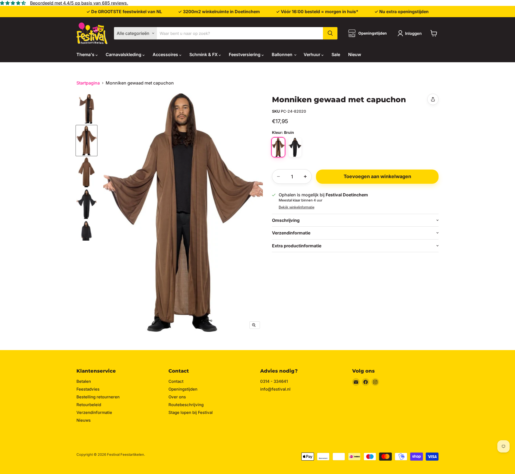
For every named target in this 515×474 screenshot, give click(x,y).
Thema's (85, 54)
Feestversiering (245, 54)
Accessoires (166, 54)
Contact (175, 381)
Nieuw (354, 54)
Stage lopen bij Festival (190, 412)
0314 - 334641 (274, 381)
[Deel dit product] (433, 99)
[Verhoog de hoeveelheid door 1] (305, 176)
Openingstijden (182, 389)
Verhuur (312, 54)
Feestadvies (88, 389)
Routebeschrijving (186, 404)
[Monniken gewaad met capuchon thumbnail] (86, 109)
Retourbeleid (88, 404)
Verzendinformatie (94, 412)
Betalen (83, 381)
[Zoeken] (330, 33)
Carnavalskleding (124, 54)
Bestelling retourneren (98, 396)
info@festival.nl (275, 389)
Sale (336, 54)
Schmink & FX (204, 54)
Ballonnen (282, 54)
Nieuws (83, 420)
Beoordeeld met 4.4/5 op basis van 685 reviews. (79, 3)
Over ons (177, 396)
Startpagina (88, 82)
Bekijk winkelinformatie (296, 207)
